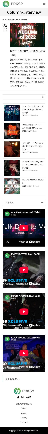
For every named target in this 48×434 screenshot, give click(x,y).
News (23, 408)
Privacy (24, 417)
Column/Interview (24, 404)
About (24, 413)
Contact (24, 422)
